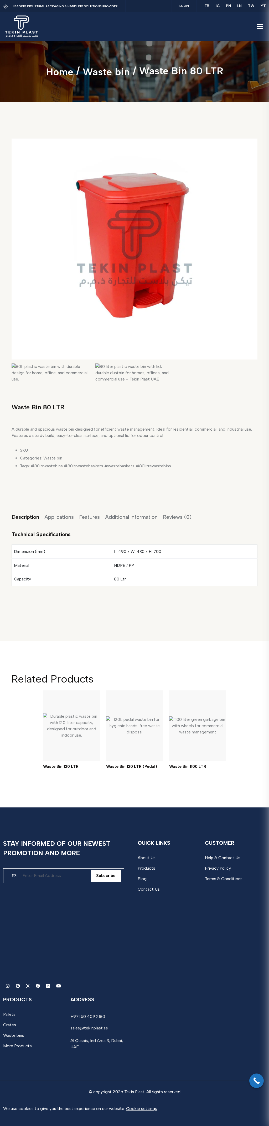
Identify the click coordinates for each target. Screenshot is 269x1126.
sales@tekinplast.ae (89, 1027)
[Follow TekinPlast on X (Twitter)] (28, 986)
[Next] (249, 232)
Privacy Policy (218, 868)
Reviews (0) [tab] (177, 517)
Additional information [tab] (131, 517)
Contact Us (149, 889)
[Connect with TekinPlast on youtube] (59, 986)
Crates (9, 1024)
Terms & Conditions (223, 878)
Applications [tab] (59, 517)
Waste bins (13, 1035)
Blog (142, 878)
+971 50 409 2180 (87, 1016)
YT (263, 6)
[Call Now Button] (256, 1081)
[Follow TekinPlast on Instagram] (8, 986)
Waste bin (106, 72)
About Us (147, 857)
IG (218, 6)
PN (228, 6)
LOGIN (184, 6)
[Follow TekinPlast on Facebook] (38, 986)
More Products (17, 1045)
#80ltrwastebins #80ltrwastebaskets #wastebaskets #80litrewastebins (101, 465)
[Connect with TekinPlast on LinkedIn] (49, 986)
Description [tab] (25, 517)
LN (239, 6)
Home (59, 72)
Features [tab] (89, 517)
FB (207, 6)
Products (146, 868)
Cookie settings (141, 1108)
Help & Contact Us (222, 857)
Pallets (9, 1014)
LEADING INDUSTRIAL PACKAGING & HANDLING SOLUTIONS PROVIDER (65, 6)
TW (251, 6)
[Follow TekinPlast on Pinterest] (18, 986)
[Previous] (23, 232)
